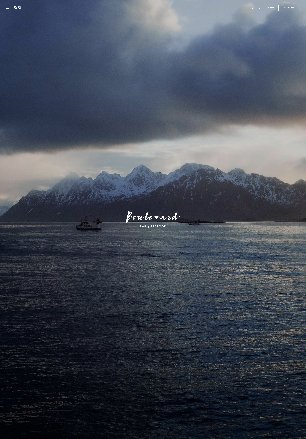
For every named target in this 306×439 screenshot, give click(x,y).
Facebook (15, 7)
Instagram (19, 7)
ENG (258, 8)
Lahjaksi (272, 8)
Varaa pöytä (291, 8)
